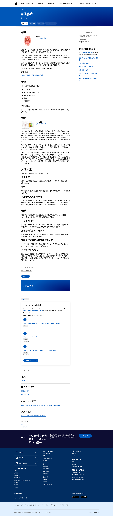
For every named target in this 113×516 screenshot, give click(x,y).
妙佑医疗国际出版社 (87, 52)
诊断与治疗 (32, 23)
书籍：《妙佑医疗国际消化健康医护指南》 (33, 75)
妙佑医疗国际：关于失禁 (86, 66)
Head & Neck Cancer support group (33, 310)
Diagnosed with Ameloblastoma (32, 337)
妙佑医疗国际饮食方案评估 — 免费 (88, 74)
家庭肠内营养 (25, 391)
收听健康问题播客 (84, 63)
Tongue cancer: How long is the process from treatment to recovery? (42, 323)
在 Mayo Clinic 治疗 (51, 23)
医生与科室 (41, 23)
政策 (80, 41)
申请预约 (25, 276)
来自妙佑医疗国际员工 (27, 267)
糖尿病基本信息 (83, 70)
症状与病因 (24, 23)
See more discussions (31, 360)
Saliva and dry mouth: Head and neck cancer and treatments (39, 350)
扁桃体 (23, 380)
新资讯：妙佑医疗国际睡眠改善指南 (88, 59)
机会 (83, 41)
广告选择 (87, 41)
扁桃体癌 (27, 14)
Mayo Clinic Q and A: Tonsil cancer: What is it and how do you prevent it (40, 405)
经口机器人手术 (25, 394)
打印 (26, 299)
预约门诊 (25, 18)
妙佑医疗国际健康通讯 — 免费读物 (88, 79)
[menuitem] (25, 23)
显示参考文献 (25, 370)
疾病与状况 (24, 9)
